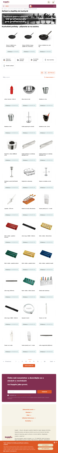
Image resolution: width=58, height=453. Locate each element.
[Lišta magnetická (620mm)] (46, 336)
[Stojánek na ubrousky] (29, 172)
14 (33, 361)
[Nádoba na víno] (46, 89)
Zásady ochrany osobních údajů (37, 397)
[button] (20, 451)
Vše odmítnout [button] (45, 448)
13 (29, 361)
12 (26, 361)
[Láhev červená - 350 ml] (11, 89)
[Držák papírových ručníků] (29, 117)
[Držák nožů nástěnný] (46, 281)
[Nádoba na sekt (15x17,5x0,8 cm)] (11, 172)
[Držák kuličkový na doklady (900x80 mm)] (46, 144)
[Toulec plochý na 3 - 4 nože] (46, 199)
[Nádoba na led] (11, 117)
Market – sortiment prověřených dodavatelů (13, 8)
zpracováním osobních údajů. (24, 395)
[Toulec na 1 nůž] (46, 308)
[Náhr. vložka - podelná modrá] (46, 254)
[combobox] (54, 442)
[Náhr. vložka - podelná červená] (11, 226)
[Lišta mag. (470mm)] (11, 281)
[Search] (49, 2)
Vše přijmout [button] (45, 445)
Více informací (32, 449)
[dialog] (29, 447)
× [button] (56, 442)
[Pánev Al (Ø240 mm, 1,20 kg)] (45, 36)
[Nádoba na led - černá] (46, 117)
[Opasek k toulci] (29, 308)
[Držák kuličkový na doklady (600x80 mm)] (29, 144)
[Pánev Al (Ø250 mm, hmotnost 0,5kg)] (12, 36)
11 (22, 361)
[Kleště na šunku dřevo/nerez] (29, 199)
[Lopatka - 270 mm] (11, 199)
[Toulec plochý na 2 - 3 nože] (29, 336)
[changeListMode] (42, 72)
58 (44, 361)
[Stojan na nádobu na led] (46, 172)
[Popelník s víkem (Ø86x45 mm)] (11, 144)
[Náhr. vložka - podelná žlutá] (29, 254)
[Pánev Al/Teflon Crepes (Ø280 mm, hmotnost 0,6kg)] (29, 36)
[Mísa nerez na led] (29, 89)
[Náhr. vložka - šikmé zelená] (29, 281)
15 (37, 361)
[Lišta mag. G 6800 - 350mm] (29, 226)
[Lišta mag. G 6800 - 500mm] (11, 308)
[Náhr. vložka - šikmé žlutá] (46, 226)
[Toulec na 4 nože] (11, 336)
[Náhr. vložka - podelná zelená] (11, 254)
